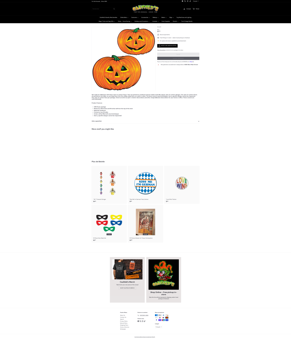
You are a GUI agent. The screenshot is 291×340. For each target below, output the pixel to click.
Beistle (102, 161)
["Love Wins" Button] (181, 185)
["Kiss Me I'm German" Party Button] (145, 185)
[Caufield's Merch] (127, 269)
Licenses (154, 21)
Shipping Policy (124, 325)
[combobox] (104, 9)
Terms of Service (124, 327)
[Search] (114, 9)
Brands (175, 21)
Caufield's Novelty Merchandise (108, 17)
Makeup (155, 17)
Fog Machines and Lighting (184, 17)
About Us (122, 315)
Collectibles (123, 17)
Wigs (170, 17)
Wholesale (123, 329)
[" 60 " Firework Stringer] (109, 185)
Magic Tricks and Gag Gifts (106, 21)
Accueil (159, 27)
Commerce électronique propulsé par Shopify (145, 337)
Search (122, 319)
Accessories (144, 17)
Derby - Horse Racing (124, 21)
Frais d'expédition (161, 50)
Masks (163, 17)
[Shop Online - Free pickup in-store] (164, 274)
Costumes (134, 17)
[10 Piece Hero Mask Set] (109, 224)
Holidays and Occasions (141, 21)
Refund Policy (123, 323)
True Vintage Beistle (186, 21)
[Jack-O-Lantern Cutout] (100, 144)
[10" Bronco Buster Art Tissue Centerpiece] (145, 224)
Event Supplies (166, 21)
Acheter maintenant (178, 58)
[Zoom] (124, 59)
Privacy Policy (124, 321)
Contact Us (123, 317)
